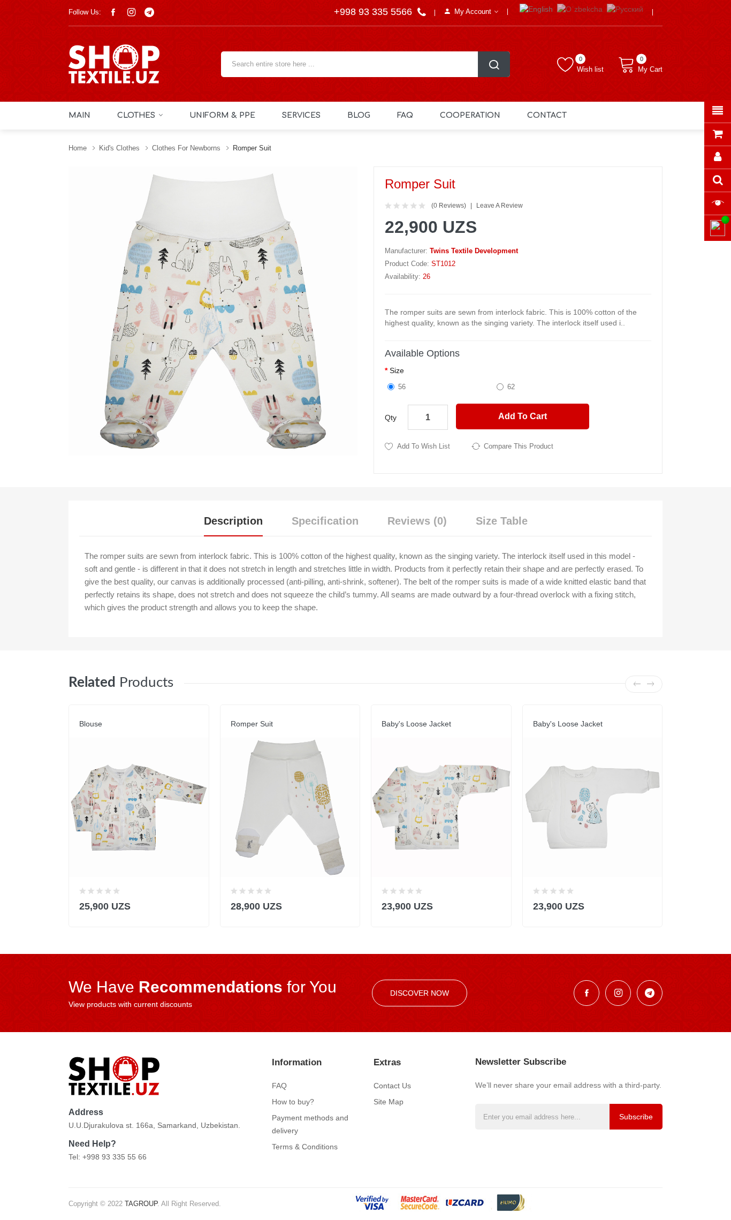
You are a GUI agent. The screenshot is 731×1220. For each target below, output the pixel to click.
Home (77, 148)
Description (233, 521)
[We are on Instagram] (131, 12)
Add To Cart (522, 416)
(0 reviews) (448, 205)
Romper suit (252, 148)
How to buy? (293, 1101)
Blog (358, 115)
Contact (547, 115)
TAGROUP (141, 1204)
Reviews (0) (417, 521)
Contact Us (392, 1085)
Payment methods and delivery (310, 1124)
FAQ (405, 115)
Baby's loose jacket (416, 723)
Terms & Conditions (305, 1146)
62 (511, 387)
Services (301, 115)
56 (402, 387)
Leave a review (499, 205)
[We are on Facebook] (113, 12)
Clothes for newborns (186, 148)
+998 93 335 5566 (374, 11)
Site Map (388, 1101)
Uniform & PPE (222, 115)
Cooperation (470, 115)
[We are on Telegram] (149, 12)
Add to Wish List (423, 446)
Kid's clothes (119, 148)
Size (397, 370)
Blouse (90, 723)
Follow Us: (84, 12)
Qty (391, 417)
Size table (502, 521)
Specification (325, 521)
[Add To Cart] (194, 904)
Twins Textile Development (474, 251)
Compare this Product (518, 446)
